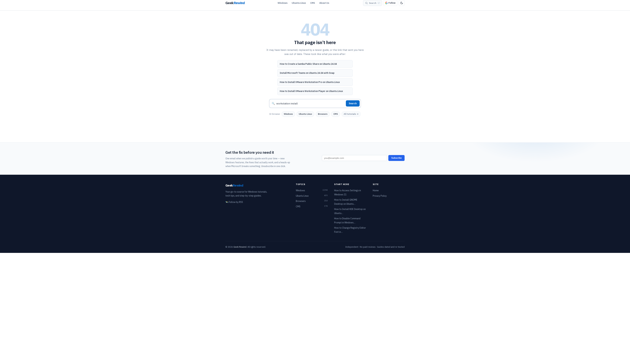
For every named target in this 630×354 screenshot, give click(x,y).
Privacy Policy (380, 195)
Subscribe (396, 158)
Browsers (322, 114)
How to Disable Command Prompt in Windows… (347, 220)
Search (353, 103)
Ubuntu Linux (299, 2)
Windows (282, 2)
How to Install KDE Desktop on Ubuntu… (350, 211)
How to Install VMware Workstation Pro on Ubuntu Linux (310, 82)
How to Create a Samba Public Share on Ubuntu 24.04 (308, 63)
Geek (234, 185)
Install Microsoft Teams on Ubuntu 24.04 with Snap (307, 72)
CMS (312, 2)
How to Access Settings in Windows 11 (347, 192)
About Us (324, 2)
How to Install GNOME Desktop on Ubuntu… (345, 201)
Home (376, 190)
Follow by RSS (234, 202)
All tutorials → (351, 114)
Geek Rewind (239, 247)
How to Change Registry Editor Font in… (350, 229)
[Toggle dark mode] (402, 3)
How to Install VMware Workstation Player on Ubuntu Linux (311, 91)
